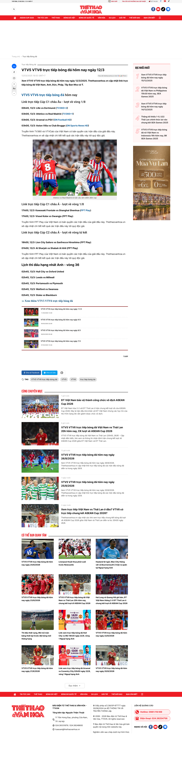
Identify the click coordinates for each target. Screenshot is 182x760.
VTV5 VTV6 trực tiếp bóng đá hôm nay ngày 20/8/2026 (111, 669)
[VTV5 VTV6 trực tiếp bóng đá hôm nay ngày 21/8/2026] (38, 655)
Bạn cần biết (149, 18)
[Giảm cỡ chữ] (14, 93)
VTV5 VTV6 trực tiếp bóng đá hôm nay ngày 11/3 (61, 309)
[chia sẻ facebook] (14, 72)
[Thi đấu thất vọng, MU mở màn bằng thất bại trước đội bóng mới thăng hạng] (38, 620)
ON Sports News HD (77, 125)
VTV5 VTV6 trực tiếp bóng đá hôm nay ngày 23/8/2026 (37, 599)
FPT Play (85, 210)
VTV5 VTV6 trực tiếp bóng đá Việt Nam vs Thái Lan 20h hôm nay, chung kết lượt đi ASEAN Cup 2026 (74, 600)
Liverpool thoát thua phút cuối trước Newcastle (72, 563)
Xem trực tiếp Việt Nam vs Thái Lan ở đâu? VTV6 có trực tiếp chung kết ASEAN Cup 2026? (92, 511)
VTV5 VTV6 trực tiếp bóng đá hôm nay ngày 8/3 (61, 330)
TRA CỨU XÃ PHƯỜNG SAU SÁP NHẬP (134, 1)
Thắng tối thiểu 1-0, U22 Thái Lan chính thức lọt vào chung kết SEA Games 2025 (154, 119)
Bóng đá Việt (69, 18)
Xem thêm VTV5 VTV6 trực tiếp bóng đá (49, 300)
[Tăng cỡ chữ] (14, 84)
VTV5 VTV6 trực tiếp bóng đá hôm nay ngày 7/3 (61, 341)
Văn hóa (101, 18)
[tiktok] (163, 9)
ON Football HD (62, 120)
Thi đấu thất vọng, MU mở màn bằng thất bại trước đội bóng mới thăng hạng (36, 636)
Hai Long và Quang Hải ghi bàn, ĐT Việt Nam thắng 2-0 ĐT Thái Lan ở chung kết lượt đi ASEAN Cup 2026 (111, 600)
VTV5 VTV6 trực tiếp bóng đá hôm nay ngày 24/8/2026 (37, 563)
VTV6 (73, 379)
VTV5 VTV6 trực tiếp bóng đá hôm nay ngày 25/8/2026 (87, 484)
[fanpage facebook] (153, 9)
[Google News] (112, 76)
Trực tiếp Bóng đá (29, 56)
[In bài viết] (14, 78)
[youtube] (158, 9)
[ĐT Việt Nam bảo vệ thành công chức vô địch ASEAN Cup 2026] (40, 406)
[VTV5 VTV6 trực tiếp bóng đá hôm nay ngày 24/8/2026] (38, 549)
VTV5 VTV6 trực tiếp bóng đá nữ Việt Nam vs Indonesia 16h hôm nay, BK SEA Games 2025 (154, 134)
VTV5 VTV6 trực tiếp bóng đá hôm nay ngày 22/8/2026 (111, 634)
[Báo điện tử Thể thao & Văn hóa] (91, 9)
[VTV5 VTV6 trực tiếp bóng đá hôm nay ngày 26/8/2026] (40, 461)
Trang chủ (16, 56)
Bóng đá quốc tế (86, 18)
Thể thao (56, 18)
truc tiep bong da (87, 379)
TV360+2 (62, 108)
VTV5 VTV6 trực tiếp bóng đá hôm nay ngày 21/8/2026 (37, 669)
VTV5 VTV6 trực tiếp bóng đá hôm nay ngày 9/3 (61, 320)
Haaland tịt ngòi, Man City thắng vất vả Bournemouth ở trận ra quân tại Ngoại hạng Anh (111, 565)
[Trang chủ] (15, 17)
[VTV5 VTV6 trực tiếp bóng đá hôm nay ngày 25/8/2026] (40, 488)
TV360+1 (68, 114)
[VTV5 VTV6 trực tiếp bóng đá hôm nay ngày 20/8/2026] (112, 655)
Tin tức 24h (43, 18)
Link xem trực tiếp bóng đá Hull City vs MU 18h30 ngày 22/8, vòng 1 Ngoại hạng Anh (74, 636)
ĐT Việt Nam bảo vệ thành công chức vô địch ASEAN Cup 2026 (92, 402)
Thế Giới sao (134, 18)
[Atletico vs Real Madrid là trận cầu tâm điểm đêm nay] (75, 168)
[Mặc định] (14, 89)
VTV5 (64, 379)
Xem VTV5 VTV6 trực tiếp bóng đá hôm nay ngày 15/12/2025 (154, 77)
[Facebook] (160, 1)
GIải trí (122, 18)
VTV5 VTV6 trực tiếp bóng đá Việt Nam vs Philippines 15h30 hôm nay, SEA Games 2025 (154, 92)
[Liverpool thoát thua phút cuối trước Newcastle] (75, 549)
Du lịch (112, 18)
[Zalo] (168, 9)
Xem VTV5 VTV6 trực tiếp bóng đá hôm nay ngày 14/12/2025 (154, 106)
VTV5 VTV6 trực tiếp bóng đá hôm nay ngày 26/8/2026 (87, 456)
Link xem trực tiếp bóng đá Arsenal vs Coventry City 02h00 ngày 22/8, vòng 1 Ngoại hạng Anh (75, 671)
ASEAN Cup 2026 (27, 18)
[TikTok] (169, 1)
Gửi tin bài (154, 1)
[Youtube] (165, 1)
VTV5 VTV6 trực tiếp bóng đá (43, 95)
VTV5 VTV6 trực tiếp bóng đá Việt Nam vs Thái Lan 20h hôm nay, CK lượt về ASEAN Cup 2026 (92, 429)
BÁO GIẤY (114, 1)
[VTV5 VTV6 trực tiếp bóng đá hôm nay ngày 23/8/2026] (38, 584)
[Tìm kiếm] (14, 9)
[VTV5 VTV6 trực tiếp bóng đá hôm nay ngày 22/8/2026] (112, 620)
